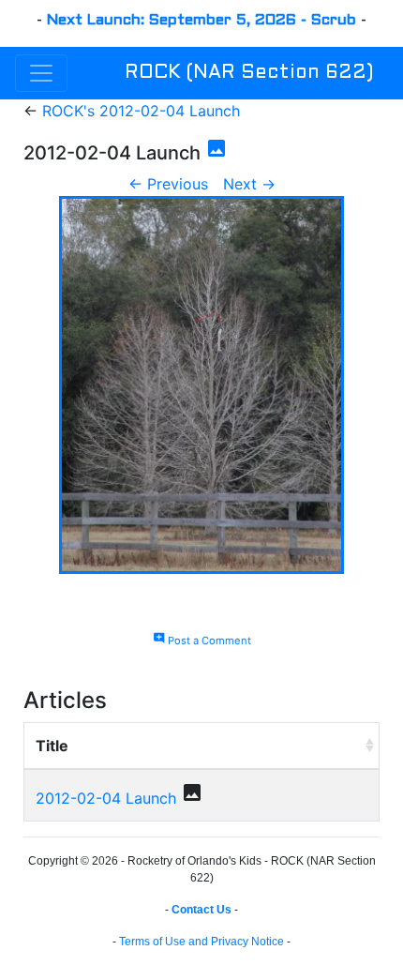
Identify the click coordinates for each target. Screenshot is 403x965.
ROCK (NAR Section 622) (249, 73)
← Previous (168, 183)
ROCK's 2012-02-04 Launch (141, 110)
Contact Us (201, 909)
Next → (249, 183)
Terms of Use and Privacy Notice (201, 941)
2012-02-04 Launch (106, 798)
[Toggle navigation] (41, 73)
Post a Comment (202, 640)
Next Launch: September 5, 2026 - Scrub (201, 20)
